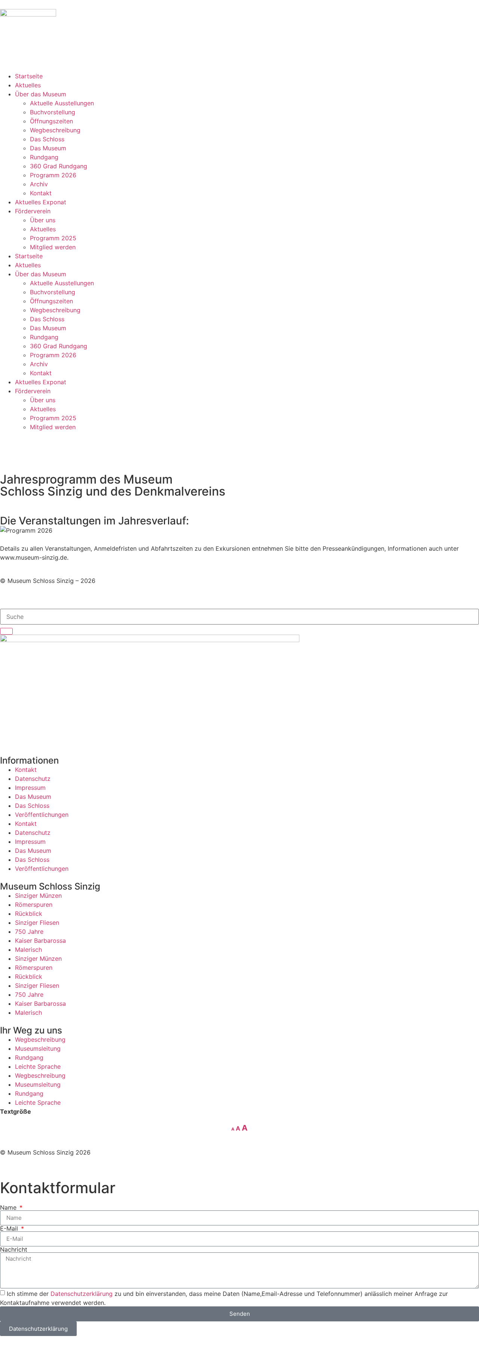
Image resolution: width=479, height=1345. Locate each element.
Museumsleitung (38, 1048)
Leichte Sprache (38, 1066)
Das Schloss (47, 139)
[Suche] (6, 631)
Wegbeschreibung (55, 130)
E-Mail (10, 1228)
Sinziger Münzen (38, 895)
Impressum (30, 787)
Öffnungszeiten (51, 121)
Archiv (39, 184)
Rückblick (28, 913)
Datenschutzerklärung (82, 1293)
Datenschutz (33, 778)
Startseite (29, 76)
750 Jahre (29, 931)
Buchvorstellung (52, 112)
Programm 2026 (53, 175)
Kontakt (41, 193)
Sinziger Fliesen (37, 922)
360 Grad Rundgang (58, 166)
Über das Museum (40, 94)
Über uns (42, 220)
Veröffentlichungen (41, 814)
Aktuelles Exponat (40, 202)
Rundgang (44, 157)
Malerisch (28, 949)
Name (9, 1207)
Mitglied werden (53, 247)
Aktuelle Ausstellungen (62, 103)
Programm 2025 (53, 238)
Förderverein (33, 211)
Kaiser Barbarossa (40, 940)
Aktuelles (28, 85)
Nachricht (13, 1249)
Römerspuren (33, 904)
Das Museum (48, 148)
